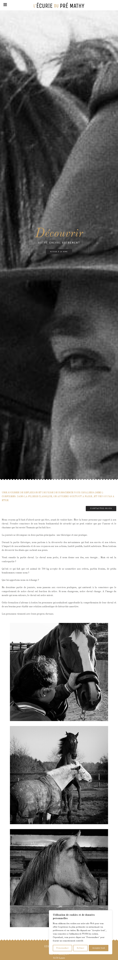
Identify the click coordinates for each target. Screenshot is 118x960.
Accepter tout (98, 948)
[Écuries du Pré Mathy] (59, 5)
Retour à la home (59, 252)
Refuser (80, 948)
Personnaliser (62, 948)
